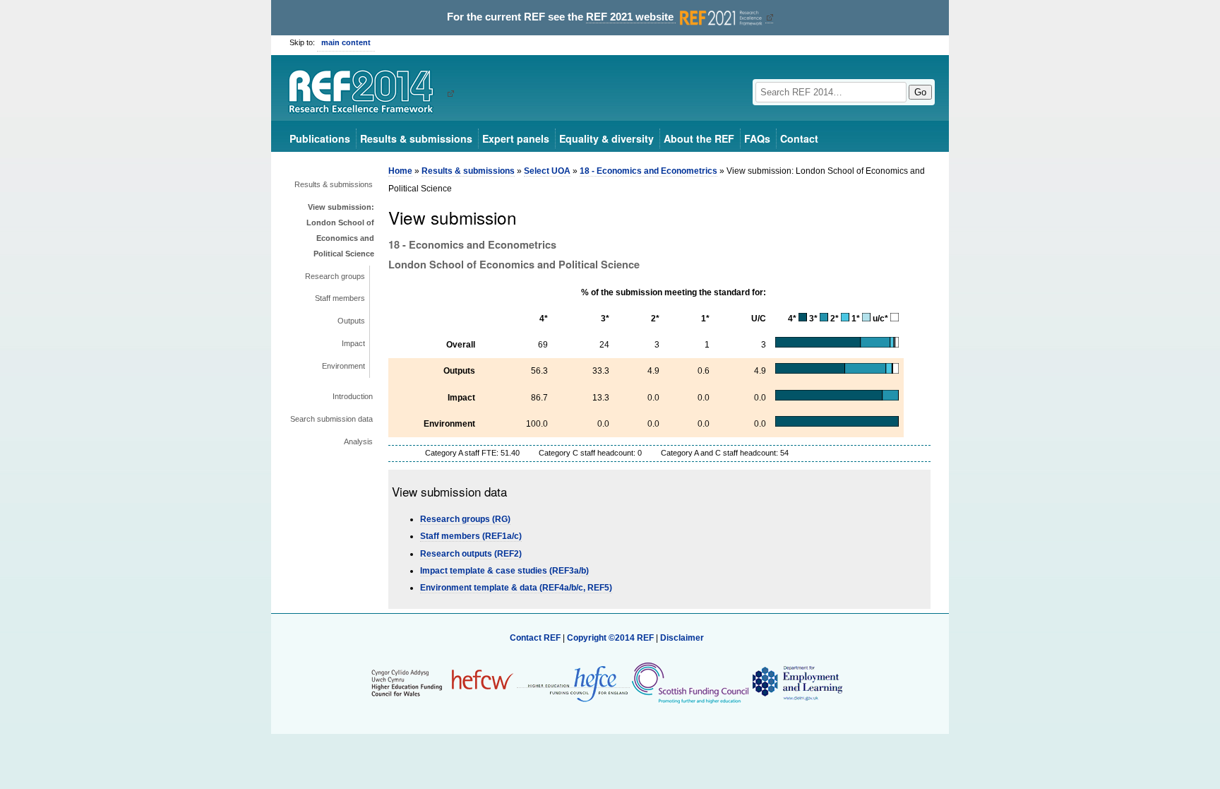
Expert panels (515, 138)
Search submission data (331, 419)
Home (400, 171)
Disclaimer (682, 638)
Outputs (351, 320)
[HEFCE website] (573, 682)
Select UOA (547, 171)
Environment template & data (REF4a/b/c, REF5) (516, 588)
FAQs (757, 138)
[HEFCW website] (442, 682)
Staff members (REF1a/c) (471, 536)
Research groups (335, 276)
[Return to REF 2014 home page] (366, 93)
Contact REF (535, 638)
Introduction (353, 396)
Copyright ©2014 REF (611, 638)
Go (920, 92)
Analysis (358, 441)
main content (346, 42)
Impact (353, 343)
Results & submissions (416, 138)
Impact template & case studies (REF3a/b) (504, 571)
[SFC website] (690, 682)
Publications (319, 138)
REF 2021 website (631, 17)
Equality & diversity (606, 138)
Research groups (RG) (465, 519)
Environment (343, 366)
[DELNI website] (797, 682)
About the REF (699, 138)
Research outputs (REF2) (471, 554)
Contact (799, 138)
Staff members (340, 298)
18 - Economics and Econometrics (648, 171)
